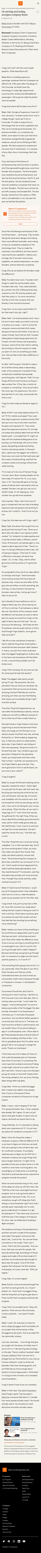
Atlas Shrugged (14, 1326)
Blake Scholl (7, 23)
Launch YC (25, 1497)
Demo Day (25, 1488)
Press (4, 1515)
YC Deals (25, 1500)
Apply (20, 224)
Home (3, 8)
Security (5, 1529)
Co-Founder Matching (10, 1488)
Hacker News (26, 1494)
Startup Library (27, 1482)
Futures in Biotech (9, 1355)
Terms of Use (7, 1532)
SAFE (24, 1491)
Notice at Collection (9, 1526)
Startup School (7, 1482)
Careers (5, 1520)
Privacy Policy (7, 1523)
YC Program (7, 1479)
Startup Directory (28, 1479)
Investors (25, 1485)
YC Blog (5, 1509)
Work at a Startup (9, 1485)
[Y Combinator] (20, 3)
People (5, 1517)
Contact (5, 1512)
